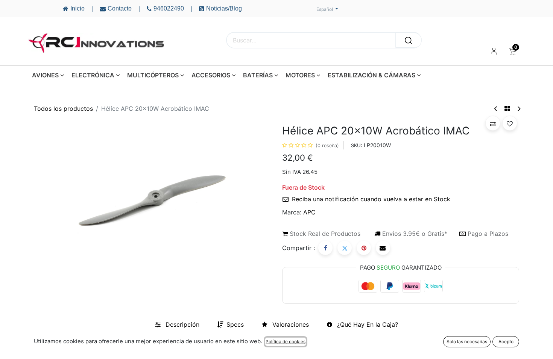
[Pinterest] (364, 248)
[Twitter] (344, 248)
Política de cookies (285, 341)
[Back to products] (507, 108)
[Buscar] (408, 40)
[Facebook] (325, 248)
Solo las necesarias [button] (467, 341)
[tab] (177, 324)
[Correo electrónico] (383, 248)
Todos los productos (63, 108)
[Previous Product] (496, 108)
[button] (492, 123)
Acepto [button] (506, 341)
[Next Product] (518, 108)
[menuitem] (512, 51)
